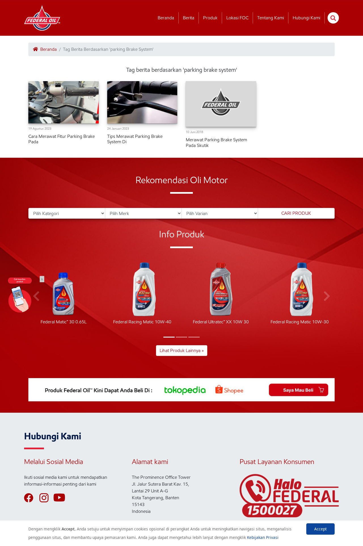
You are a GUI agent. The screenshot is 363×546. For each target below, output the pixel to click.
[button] (169, 337)
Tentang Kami (270, 17)
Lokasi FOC (237, 17)
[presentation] (326, 296)
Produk (210, 17)
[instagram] (46, 497)
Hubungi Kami (306, 17)
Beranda (166, 17)
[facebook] (31, 497)
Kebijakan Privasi (262, 537)
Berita (188, 17)
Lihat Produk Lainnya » (182, 350)
